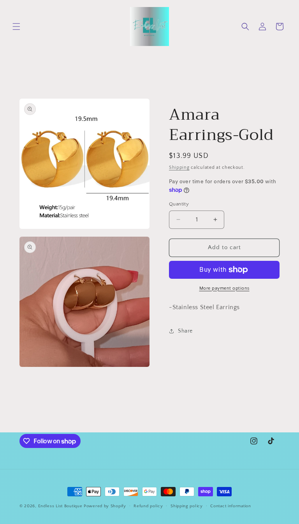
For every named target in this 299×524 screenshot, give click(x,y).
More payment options (224, 288)
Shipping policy (187, 506)
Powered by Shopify (105, 506)
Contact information (230, 506)
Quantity (179, 204)
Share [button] (185, 331)
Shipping (179, 167)
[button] (16, 26)
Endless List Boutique (60, 506)
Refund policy (148, 506)
